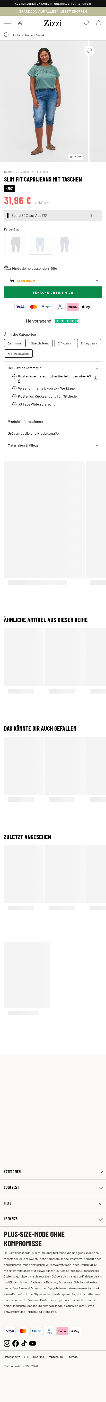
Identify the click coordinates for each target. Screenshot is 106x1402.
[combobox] (53, 35)
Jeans (25, 171)
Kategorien (12, 1171)
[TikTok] (24, 1343)
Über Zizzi (11, 1219)
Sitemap (72, 1357)
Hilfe (7, 1203)
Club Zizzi (11, 1187)
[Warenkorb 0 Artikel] (98, 23)
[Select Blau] (40, 244)
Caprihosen (14, 343)
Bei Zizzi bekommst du (25, 367)
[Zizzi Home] (53, 22)
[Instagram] (7, 1343)
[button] (92, 215)
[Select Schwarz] (15, 244)
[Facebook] (15, 1343)
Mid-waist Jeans (18, 353)
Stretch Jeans (40, 343)
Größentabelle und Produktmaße (33, 433)
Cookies (38, 1357)
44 (23, 280)
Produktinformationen (25, 421)
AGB (26, 1357)
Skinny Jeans (89, 343)
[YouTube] (32, 1343)
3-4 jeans (43, 171)
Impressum (55, 1357)
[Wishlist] (89, 51)
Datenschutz (12, 1357)
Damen (9, 171)
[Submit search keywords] (6, 35)
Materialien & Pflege (23, 445)
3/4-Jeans (65, 343)
